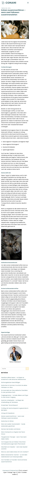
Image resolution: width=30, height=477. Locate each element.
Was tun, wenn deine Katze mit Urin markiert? (15, 452)
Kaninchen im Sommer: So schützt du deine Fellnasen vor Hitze (14, 386)
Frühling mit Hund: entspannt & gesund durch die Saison (14, 409)
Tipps (9, 8)
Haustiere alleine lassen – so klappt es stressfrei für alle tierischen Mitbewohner (13, 378)
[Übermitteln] (27, 368)
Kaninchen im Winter (7, 421)
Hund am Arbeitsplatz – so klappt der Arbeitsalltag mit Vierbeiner (12, 401)
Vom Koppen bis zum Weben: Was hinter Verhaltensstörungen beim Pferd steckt (13, 443)
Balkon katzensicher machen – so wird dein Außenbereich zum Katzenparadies (14, 456)
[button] (28, 3)
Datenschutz (14, 470)
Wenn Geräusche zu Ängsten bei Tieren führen (13, 433)
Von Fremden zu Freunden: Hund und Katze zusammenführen (14, 461)
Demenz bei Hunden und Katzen (10, 429)
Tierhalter (4, 8)
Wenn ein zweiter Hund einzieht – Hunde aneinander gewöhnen (13, 425)
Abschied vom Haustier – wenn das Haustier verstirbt (14, 448)
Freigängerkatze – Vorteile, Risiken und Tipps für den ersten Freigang (14, 396)
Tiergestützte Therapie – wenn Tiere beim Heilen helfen (14, 438)
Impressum (6, 470)
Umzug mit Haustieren (7, 413)
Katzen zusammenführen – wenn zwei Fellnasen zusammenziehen (12, 417)
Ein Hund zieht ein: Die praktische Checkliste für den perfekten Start (14, 391)
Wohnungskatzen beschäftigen (10, 382)
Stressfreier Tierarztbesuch (9, 405)
